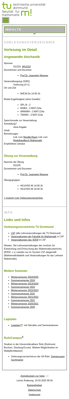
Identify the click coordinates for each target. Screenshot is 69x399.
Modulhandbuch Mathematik (27, 140)
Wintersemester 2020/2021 (24, 303)
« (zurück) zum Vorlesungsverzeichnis (23, 198)
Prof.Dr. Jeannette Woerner (34, 75)
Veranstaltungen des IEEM (24, 240)
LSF (13, 233)
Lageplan (15, 325)
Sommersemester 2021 (23, 300)
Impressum (34, 394)
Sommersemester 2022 (23, 293)
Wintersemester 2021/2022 (24, 297)
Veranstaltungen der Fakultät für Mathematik (33, 236)
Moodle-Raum (30, 137)
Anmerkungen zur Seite (33, 376)
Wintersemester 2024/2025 (24, 277)
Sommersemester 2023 (23, 287)
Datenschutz (34, 390)
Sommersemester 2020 (23, 307)
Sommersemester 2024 (23, 280)
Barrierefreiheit (34, 385)
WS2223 (26, 66)
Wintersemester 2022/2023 (24, 290)
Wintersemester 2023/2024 (24, 283)
